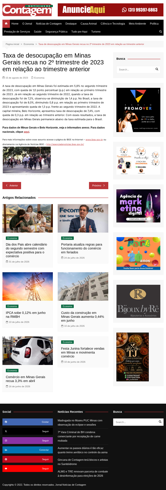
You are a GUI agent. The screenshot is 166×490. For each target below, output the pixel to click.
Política (154, 23)
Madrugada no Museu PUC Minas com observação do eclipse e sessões (80, 422)
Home (15, 23)
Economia (39, 77)
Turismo (96, 31)
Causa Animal (89, 23)
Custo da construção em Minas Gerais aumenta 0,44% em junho (82, 316)
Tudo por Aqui (79, 31)
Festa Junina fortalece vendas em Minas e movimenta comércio (82, 352)
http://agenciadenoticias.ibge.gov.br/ (65, 144)
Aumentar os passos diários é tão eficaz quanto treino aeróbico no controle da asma (82, 450)
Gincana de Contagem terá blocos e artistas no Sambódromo (83, 461)
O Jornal (27, 23)
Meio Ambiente (137, 23)
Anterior (14, 185)
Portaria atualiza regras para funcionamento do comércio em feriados (81, 248)
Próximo (96, 185)
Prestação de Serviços (17, 31)
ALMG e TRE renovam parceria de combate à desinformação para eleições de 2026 (83, 473)
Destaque (71, 23)
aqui (26, 131)
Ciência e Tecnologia (113, 23)
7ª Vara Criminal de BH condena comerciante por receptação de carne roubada (79, 436)
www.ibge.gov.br (94, 139)
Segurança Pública (56, 31)
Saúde (38, 31)
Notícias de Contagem (49, 23)
